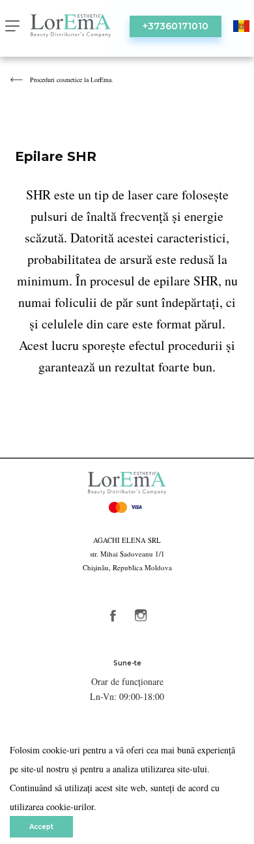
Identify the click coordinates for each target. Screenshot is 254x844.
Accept (41, 826)
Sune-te (127, 663)
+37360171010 (175, 26)
